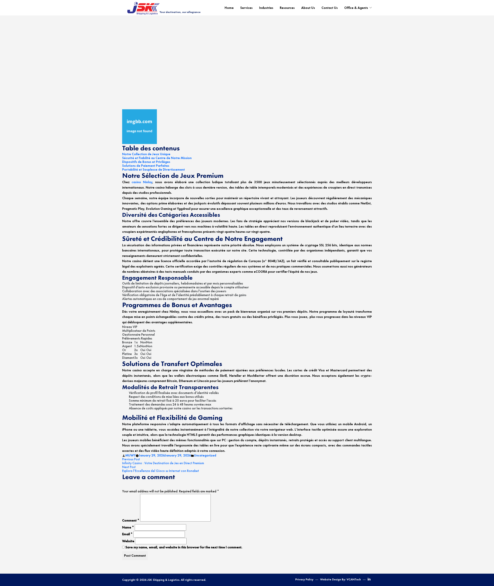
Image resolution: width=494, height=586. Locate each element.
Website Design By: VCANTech (340, 579)
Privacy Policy (304, 579)
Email (127, 534)
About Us (308, 8)
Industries (266, 8)
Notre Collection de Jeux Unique (146, 154)
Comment (130, 520)
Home (229, 8)
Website (128, 541)
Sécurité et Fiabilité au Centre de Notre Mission (157, 158)
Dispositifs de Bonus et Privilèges (146, 162)
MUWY (130, 455)
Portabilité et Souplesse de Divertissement (153, 169)
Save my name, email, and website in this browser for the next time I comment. (183, 547)
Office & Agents (356, 8)
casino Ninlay (142, 182)
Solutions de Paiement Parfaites (145, 165)
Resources (287, 8)
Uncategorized (205, 455)
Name (128, 527)
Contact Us (329, 8)
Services (246, 8)
